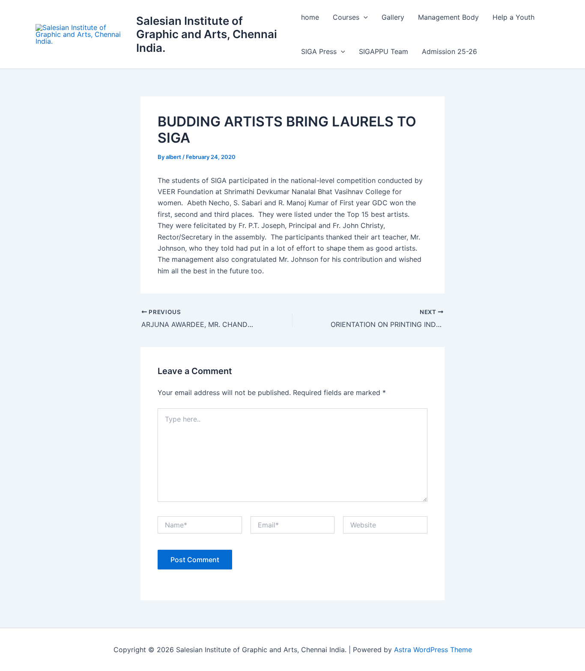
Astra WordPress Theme (433, 649)
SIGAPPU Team (383, 51)
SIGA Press (319, 51)
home (310, 17)
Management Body (448, 17)
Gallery (393, 17)
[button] (363, 17)
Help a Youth (513, 17)
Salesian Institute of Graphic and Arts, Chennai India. (206, 34)
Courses (346, 17)
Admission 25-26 (449, 51)
